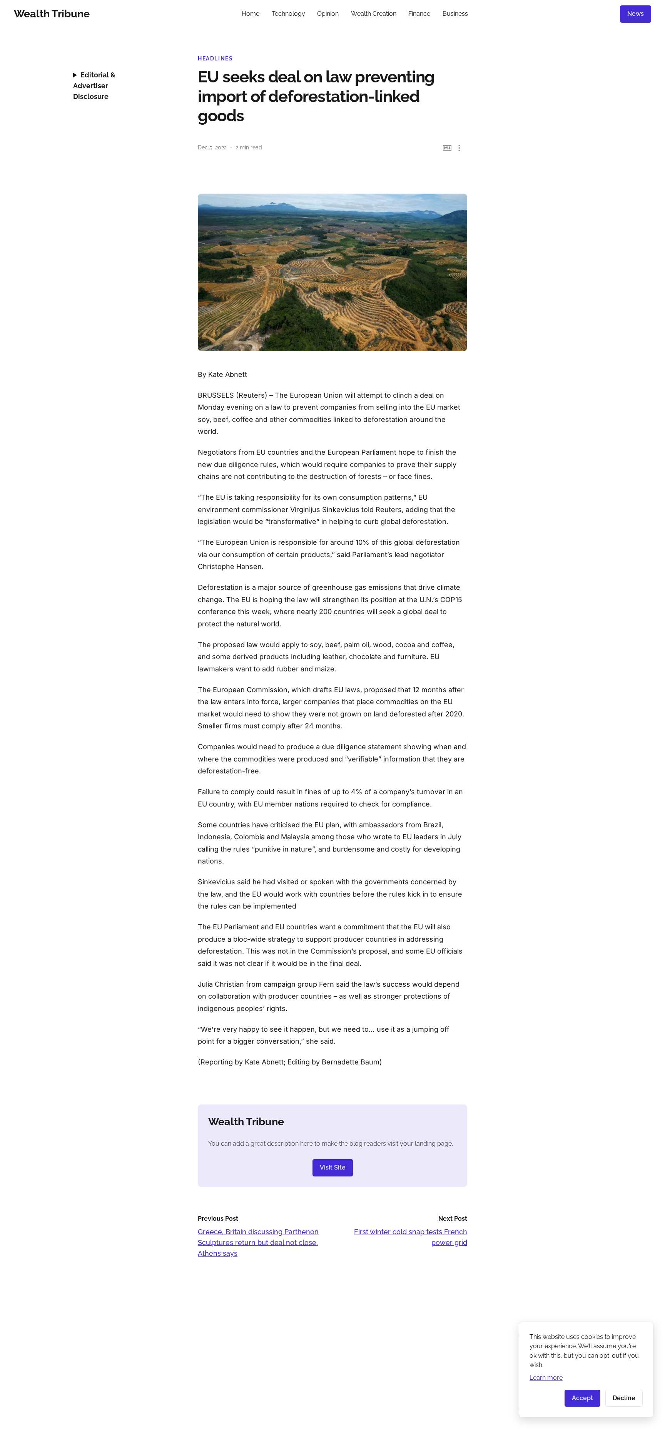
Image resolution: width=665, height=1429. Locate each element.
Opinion (328, 13)
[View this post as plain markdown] (447, 148)
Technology (288, 13)
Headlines (215, 58)
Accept (582, 1398)
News (635, 13)
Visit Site (333, 1167)
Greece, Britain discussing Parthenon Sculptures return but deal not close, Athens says (258, 1242)
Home (250, 13)
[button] (459, 148)
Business (455, 13)
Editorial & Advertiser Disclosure (94, 85)
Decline (624, 1398)
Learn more (546, 1377)
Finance (419, 13)
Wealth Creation (373, 13)
